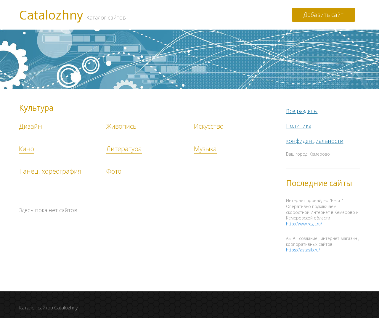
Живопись (121, 126)
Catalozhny (72, 15)
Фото (113, 171)
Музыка (205, 148)
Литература (124, 148)
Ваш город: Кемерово (308, 154)
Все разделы (302, 110)
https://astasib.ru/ (303, 250)
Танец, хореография (50, 171)
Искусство (209, 126)
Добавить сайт (323, 15)
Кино (26, 148)
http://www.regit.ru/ (304, 224)
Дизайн (30, 126)
